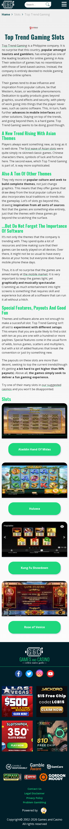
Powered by (30, 810)
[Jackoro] (51, 716)
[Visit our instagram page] (39, 673)
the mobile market (35, 274)
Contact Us (34, 788)
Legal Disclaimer (34, 793)
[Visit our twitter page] (29, 673)
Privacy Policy (34, 798)
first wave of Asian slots (40, 148)
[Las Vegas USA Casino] (17, 716)
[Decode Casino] (51, 750)
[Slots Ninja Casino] (17, 750)
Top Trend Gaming (14, 46)
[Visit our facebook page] (18, 673)
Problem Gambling (34, 802)
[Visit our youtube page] (50, 673)
